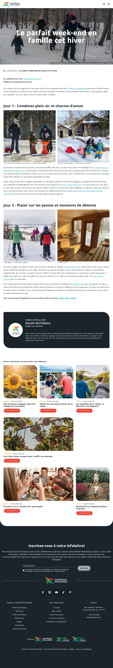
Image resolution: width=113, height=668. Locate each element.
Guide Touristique (19, 629)
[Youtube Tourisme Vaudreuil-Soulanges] (56, 592)
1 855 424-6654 (93, 615)
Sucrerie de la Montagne (71, 185)
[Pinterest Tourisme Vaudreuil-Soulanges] (70, 592)
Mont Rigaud (71, 267)
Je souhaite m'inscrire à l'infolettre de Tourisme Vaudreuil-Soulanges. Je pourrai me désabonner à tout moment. (47, 570)
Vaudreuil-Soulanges (76, 88)
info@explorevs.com (93, 617)
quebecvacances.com (32, 79)
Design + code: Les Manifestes (80, 649)
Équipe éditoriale (37, 323)
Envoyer (84, 568)
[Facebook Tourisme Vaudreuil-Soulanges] (42, 592)
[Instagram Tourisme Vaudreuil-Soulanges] (49, 592)
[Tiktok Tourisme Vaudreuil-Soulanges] (63, 592)
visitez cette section (67, 298)
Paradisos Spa (78, 284)
